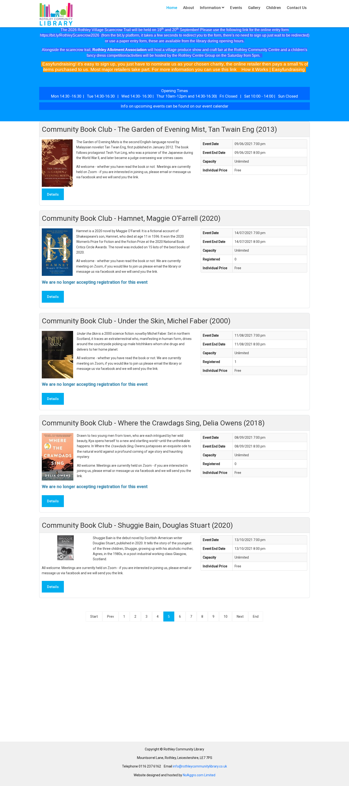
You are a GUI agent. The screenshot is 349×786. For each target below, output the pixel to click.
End (256, 616)
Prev (110, 616)
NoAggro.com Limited (199, 775)
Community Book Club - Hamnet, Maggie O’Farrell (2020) (131, 218)
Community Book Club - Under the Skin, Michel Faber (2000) (136, 321)
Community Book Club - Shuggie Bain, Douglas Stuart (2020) (137, 525)
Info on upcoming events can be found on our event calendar (175, 106)
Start (94, 616)
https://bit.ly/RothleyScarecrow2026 (69, 35)
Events (236, 7)
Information (210, 7)
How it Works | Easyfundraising (273, 69)
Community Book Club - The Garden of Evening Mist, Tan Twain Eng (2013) (159, 129)
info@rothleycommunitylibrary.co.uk (200, 766)
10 (225, 616)
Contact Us (297, 7)
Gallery (254, 7)
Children (273, 7)
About (188, 7)
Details (53, 194)
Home (171, 7)
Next (240, 616)
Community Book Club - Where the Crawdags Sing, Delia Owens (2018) (153, 423)
